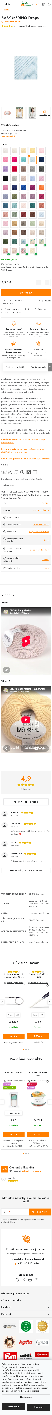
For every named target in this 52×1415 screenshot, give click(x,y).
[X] (23, 1279)
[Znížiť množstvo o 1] (38, 282)
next (50, 1002)
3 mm (46, 540)
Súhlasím (38, 1407)
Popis (8, 367)
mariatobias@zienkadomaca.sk (28, 1258)
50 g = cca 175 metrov (39, 531)
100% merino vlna (41, 524)
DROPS (48, 301)
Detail (14, 1036)
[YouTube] (36, 1279)
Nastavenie (26, 1397)
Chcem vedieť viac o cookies (25, 1390)
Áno (47, 568)
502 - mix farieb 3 (13, 1113)
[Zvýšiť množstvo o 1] (47, 282)
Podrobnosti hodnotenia (36, 26)
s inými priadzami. (25, 458)
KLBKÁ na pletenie (41, 510)
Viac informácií (8, 136)
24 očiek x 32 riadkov (39, 549)
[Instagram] (30, 1279)
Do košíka (26, 293)
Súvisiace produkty (39, 367)
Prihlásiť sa (39, 1212)
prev (2, 1002)
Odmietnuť (13, 1406)
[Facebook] (17, 1279)
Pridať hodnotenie (26, 802)
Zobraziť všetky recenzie (26, 870)
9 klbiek (45, 559)
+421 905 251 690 (28, 1263)
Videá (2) (21, 367)
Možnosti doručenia (13, 264)
